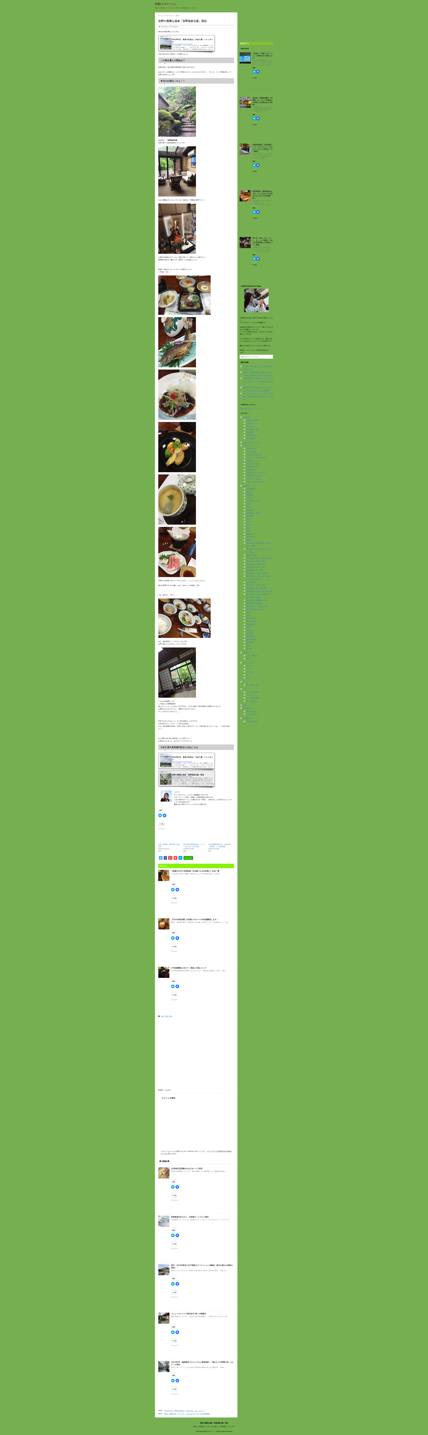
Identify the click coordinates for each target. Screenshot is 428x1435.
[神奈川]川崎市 (251, 618)
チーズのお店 (251, 451)
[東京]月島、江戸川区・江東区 (257, 573)
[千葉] (248, 504)
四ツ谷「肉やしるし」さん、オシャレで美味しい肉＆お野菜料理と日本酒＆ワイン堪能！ (262, 241)
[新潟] (248, 540)
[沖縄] (248, 612)
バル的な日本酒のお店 (254, 454)
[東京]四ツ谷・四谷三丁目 (255, 564)
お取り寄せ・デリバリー (251, 442)
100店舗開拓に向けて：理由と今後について (189, 968)
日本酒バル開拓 (251, 721)
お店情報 (246, 486)
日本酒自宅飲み (251, 435)
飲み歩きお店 (251, 711)
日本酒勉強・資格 (252, 429)
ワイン (245, 689)
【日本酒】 (247, 417)
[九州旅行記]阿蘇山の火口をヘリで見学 (187, 1168)
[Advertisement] (177, 1037)
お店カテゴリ (247, 445)
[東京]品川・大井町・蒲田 (255, 561)
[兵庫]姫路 (250, 495)
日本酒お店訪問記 (252, 420)
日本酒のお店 (251, 470)
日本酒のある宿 (251, 467)
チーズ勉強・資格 (252, 685)
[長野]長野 (250, 633)
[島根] (248, 528)
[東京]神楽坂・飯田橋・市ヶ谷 (257, 600)
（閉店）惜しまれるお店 (254, 482)
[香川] (248, 645)
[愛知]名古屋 (250, 537)
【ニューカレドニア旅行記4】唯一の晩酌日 (188, 1313)
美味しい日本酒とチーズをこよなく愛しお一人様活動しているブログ (214, 1426)
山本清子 (168, 1090)
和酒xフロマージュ (166, 3)
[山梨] (248, 522)
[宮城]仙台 (250, 516)
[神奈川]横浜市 (251, 621)
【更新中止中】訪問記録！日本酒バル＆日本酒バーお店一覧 (195, 871)
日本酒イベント (251, 423)
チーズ (245, 682)
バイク (248, 669)
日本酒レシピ (251, 426)
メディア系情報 (251, 656)
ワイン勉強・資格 (252, 698)
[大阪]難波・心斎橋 (253, 513)
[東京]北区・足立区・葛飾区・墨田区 (259, 558)
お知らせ (246, 653)
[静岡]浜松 (250, 642)
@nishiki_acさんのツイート (251, 408)
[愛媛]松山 (250, 534)
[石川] (248, 615)
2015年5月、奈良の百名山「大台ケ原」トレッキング (184, 1411)
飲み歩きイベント (252, 714)
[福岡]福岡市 (250, 624)
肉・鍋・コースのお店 (254, 479)
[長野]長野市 (250, 636)
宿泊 (170, 1016)
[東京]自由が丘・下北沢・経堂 (257, 606)
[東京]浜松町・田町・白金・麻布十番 (259, 591)
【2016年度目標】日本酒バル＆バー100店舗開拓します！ (194, 919)
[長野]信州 (250, 630)
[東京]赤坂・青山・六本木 (255, 609)
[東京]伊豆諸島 (251, 555)
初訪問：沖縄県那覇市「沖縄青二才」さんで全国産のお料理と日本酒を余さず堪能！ (262, 101)
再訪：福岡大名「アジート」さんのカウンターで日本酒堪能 (187, 1414)
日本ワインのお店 (252, 463)
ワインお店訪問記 (252, 692)
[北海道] (249, 498)
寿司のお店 (250, 460)
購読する (245, 43)
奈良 (166, 1016)
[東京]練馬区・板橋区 (253, 603)
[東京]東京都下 (251, 582)
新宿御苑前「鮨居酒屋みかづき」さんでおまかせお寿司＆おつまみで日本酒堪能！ (262, 194)
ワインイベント (251, 695)
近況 (247, 659)
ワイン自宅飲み (251, 701)
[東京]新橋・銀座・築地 (254, 570)
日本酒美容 (250, 432)
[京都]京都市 (250, 489)
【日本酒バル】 (251, 448)
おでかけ (249, 666)
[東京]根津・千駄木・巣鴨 (255, 585)
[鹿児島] (249, 648)
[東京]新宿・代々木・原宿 (255, 567)
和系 (244, 705)
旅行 (163, 1016)
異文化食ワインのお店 (254, 476)
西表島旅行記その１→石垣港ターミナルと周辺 (190, 1217)
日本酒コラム (247, 718)
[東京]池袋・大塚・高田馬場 (256, 588)
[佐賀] (248, 492)
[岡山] (248, 525)
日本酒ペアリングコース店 (255, 473)
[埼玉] (248, 507)
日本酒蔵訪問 (251, 438)
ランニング (250, 672)
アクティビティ (248, 663)
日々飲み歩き (247, 708)
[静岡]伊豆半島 (251, 639)
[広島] (248, 531)
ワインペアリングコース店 (255, 457)
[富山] (248, 519)
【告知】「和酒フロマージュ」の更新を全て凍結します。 (262, 55)
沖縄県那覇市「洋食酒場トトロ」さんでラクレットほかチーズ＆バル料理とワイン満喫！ (262, 148)
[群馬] (248, 627)
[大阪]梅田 (250, 510)
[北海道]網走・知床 (253, 501)
